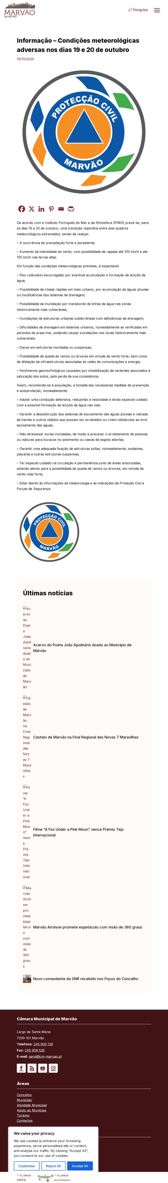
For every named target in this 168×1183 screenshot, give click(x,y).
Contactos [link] (25, 1121)
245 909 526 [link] (35, 1050)
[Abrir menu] (157, 10)
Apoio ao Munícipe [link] (31, 1110)
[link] (42, 9)
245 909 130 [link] (43, 1044)
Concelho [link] (24, 1095)
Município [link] (24, 1100)
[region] (53, 1151)
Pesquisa (140, 10)
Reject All (53, 1166)
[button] (21, 1068)
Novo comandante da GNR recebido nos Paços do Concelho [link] (85, 979)
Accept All (80, 1166)
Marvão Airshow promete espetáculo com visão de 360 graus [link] (87, 927)
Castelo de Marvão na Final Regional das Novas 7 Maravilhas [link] (85, 737)
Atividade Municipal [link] (32, 1105)
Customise (26, 1166)
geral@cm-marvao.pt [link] (45, 1056)
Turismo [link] (23, 1115)
